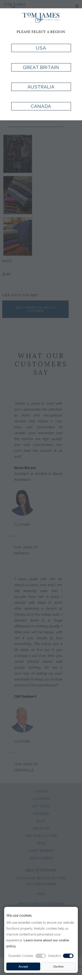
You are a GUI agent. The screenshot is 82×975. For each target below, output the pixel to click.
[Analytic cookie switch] (68, 956)
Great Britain (41, 67)
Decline (58, 966)
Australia (41, 87)
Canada (41, 106)
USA (41, 48)
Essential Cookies (21, 956)
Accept (23, 966)
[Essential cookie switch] (40, 956)
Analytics (54, 956)
